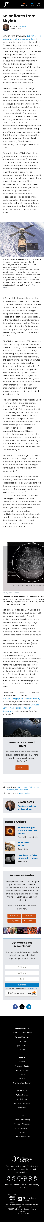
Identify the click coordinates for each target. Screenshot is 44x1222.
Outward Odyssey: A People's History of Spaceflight (21, 707)
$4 (14, 915)
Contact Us (26, 1185)
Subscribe (22, 985)
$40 (28, 920)
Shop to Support (22, 1128)
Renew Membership (22, 1119)
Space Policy (22, 1045)
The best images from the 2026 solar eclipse (28, 830)
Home (21, 793)
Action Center (22, 1095)
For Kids (22, 1050)
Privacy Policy (33, 989)
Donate (22, 767)
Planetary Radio (22, 1066)
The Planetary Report (22, 1083)
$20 (14, 920)
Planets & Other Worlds (22, 1032)
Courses (22, 1079)
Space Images (22, 1070)
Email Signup (22, 1099)
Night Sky (22, 1041)
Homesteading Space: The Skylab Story (21, 698)
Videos (22, 1074)
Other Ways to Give (22, 1136)
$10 (29, 915)
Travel (22, 1132)
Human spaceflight (25, 787)
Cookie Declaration (22, 1213)
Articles (28, 793)
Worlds (25, 790)
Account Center (12, 1185)
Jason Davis (26, 802)
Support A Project (22, 1124)
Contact (22, 1108)
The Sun (18, 790)
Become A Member (22, 1103)
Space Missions (22, 1037)
